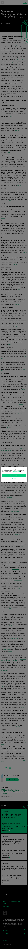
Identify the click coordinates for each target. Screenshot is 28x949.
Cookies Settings (14, 478)
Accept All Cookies (14, 475)
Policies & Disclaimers (16, 471)
